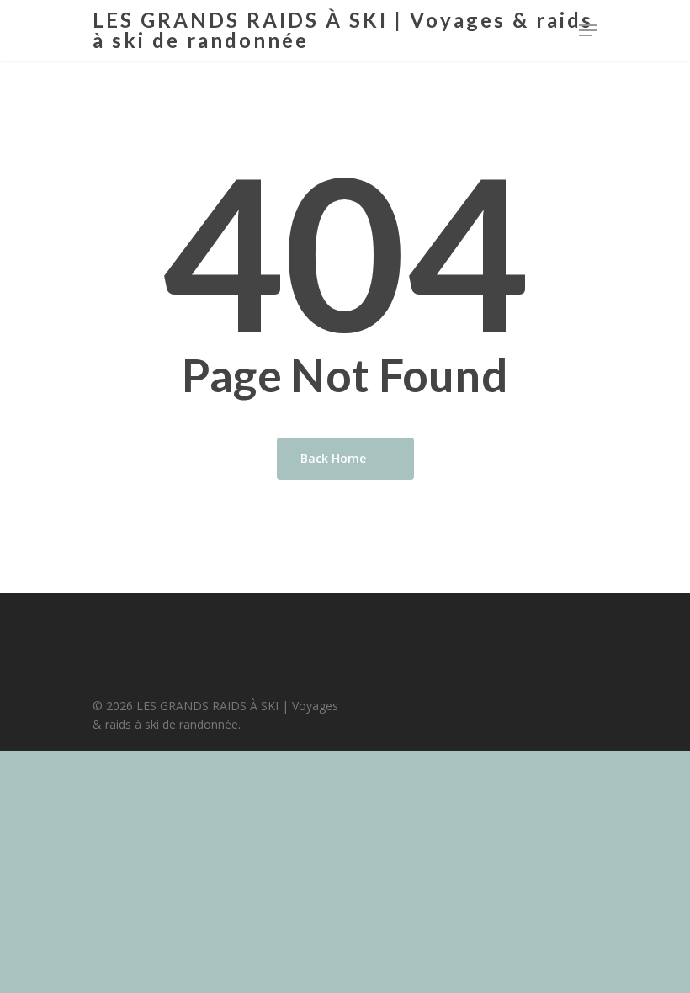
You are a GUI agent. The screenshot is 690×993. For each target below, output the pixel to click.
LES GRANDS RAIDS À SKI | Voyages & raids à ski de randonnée (343, 30)
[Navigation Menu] (588, 30)
